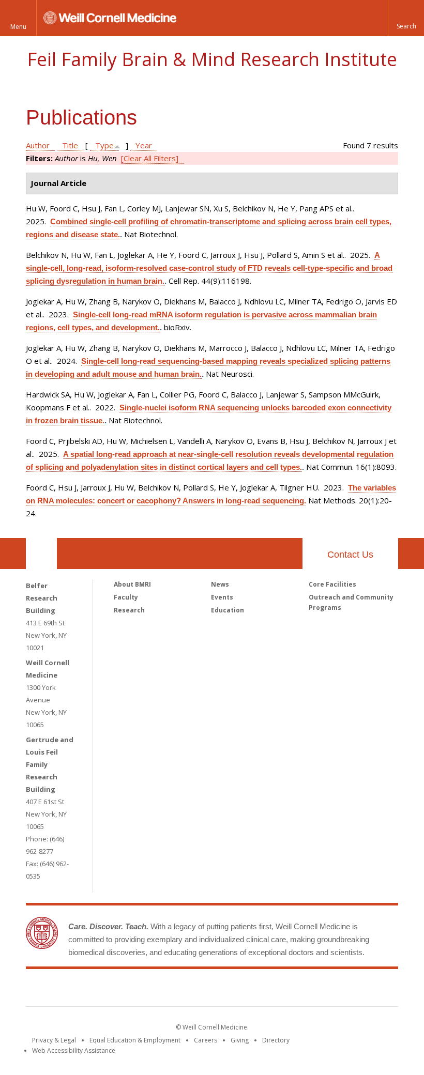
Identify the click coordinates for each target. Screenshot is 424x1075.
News (220, 584)
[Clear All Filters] (149, 158)
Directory (276, 1040)
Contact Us (350, 554)
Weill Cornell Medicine (136, 990)
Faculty (126, 597)
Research (129, 610)
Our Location (41, 553)
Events (222, 597)
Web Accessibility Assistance (73, 1050)
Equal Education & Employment (134, 1040)
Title (70, 145)
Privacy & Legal (54, 1040)
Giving (240, 1040)
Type (104, 145)
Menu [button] (18, 26)
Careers (205, 1040)
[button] (406, 18)
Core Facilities (332, 584)
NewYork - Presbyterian (299, 990)
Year (143, 145)
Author (38, 145)
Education (227, 610)
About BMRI (132, 584)
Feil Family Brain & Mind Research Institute (212, 59)
